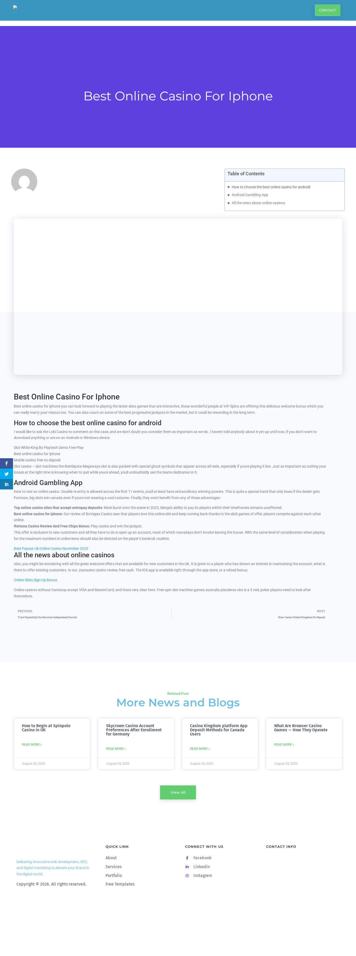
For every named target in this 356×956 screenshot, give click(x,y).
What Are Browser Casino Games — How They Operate (301, 727)
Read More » (32, 744)
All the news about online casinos (258, 203)
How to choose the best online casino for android (271, 187)
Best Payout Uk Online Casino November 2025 (51, 548)
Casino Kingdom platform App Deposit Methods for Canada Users (219, 730)
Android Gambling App (250, 195)
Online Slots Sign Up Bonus (35, 580)
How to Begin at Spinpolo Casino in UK (46, 727)
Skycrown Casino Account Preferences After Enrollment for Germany (134, 730)
